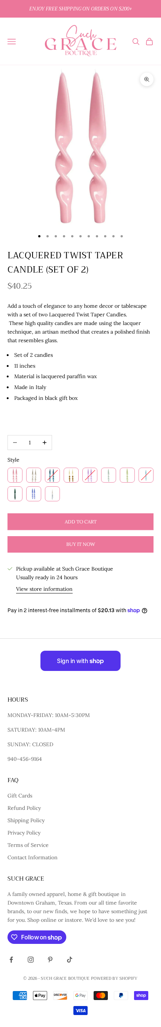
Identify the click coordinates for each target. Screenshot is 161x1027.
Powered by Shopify (114, 978)
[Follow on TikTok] (69, 959)
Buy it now (80, 544)
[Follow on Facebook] (11, 959)
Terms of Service (28, 845)
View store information (44, 589)
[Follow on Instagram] (30, 959)
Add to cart (81, 522)
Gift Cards (19, 795)
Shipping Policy (26, 820)
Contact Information (32, 857)
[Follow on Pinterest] (50, 959)
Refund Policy (24, 808)
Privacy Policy (23, 832)
